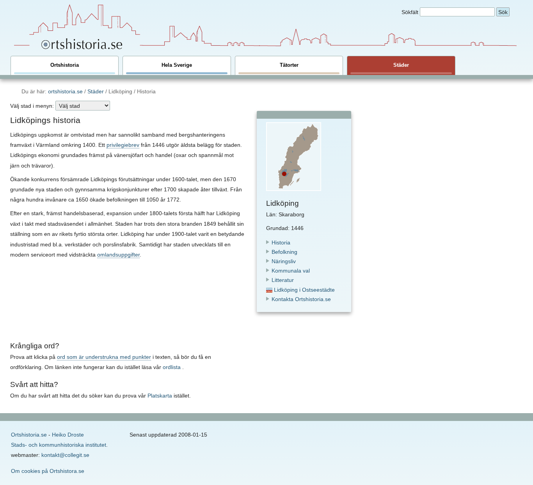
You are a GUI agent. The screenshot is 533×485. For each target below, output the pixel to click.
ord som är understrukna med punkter (104, 357)
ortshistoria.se (65, 91)
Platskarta (159, 395)
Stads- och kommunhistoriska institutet (58, 445)
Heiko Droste (68, 435)
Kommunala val (291, 270)
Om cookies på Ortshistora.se (47, 471)
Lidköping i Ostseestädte (303, 290)
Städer (401, 65)
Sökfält (410, 12)
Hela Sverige (177, 65)
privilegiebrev (123, 145)
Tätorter (289, 65)
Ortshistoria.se (29, 435)
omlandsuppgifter (118, 254)
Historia (281, 242)
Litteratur (283, 280)
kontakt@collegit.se (65, 455)
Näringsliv (284, 261)
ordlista (172, 367)
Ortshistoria (64, 65)
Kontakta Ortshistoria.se (301, 299)
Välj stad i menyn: (32, 106)
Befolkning (284, 252)
